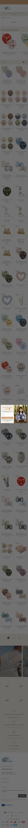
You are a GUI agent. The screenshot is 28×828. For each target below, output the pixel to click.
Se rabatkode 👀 (7, 417)
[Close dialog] (26, 405)
